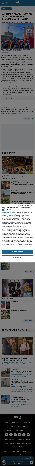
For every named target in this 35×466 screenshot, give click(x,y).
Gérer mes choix (17, 257)
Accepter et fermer (17, 252)
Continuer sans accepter (25, 205)
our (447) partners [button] (10, 212)
